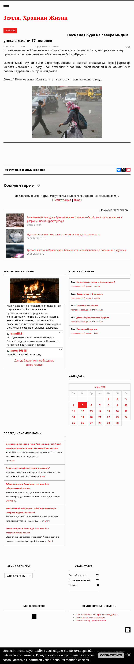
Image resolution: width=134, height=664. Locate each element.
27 (91, 423)
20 (91, 417)
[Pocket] (128, 170)
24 (126, 417)
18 (73, 417)
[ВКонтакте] (119, 170)
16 (117, 411)
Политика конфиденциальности (91, 620)
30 (117, 423)
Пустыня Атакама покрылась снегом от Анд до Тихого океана (63, 234)
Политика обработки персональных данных (97, 614)
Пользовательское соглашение (90, 617)
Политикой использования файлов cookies (57, 660)
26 (82, 423)
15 (108, 411)
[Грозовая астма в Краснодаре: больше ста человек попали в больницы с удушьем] (15, 257)
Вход (77, 200)
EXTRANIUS (11, 501)
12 (82, 411)
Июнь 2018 (99, 387)
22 (108, 417)
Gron (12, 460)
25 (73, 423)
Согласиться (111, 655)
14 (99, 411)
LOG (96, 333)
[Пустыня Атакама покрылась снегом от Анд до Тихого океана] (15, 242)
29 (108, 423)
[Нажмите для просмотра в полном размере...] (67, 137)
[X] (123, 170)
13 (91, 411)
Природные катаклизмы (47, 46)
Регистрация (62, 200)
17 (126, 411)
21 (99, 417)
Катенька (98, 310)
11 (73, 411)
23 (117, 417)
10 (126, 405)
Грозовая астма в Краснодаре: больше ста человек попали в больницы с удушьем (76, 250)
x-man (97, 286)
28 (99, 423)
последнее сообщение (81, 286)
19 (82, 417)
